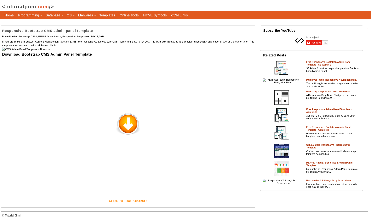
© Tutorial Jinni (11, 215)
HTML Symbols (155, 15)
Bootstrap (24, 36)
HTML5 (42, 36)
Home (9, 15)
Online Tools (129, 15)
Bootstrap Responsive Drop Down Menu (328, 91)
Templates (107, 15)
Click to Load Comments (128, 201)
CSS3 (34, 36)
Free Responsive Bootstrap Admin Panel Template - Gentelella (328, 128)
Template (82, 36)
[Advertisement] (118, 84)
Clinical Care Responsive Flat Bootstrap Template (328, 146)
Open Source (54, 36)
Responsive (69, 36)
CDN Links (179, 15)
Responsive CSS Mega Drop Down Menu (328, 180)
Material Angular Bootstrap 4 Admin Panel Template (329, 164)
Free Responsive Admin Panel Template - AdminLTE (328, 110)
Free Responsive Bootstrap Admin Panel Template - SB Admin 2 (328, 63)
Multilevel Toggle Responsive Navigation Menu (331, 79)
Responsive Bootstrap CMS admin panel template (47, 31)
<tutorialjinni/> (28, 6)
